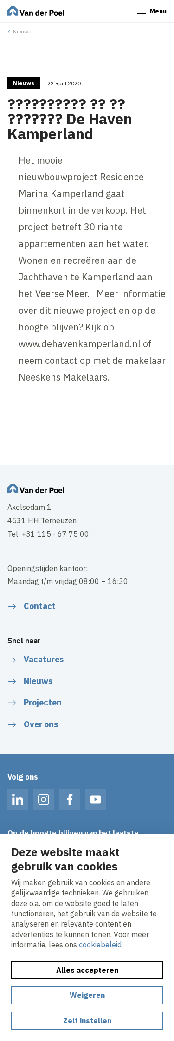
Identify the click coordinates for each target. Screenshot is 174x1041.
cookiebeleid (100, 944)
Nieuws (22, 31)
